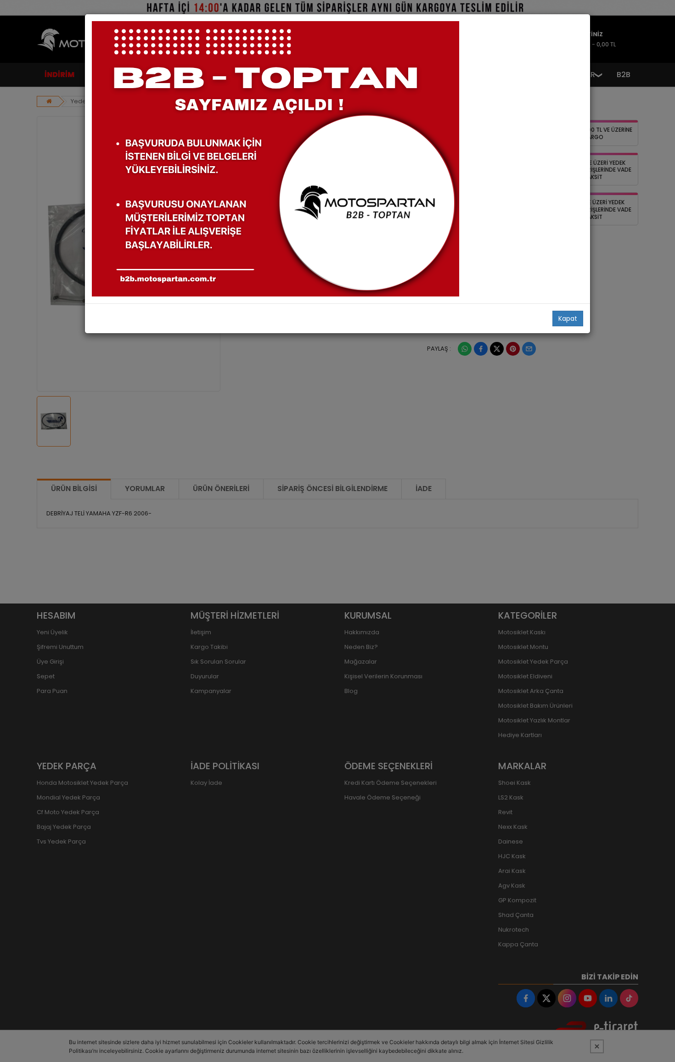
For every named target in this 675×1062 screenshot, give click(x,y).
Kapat (567, 318)
